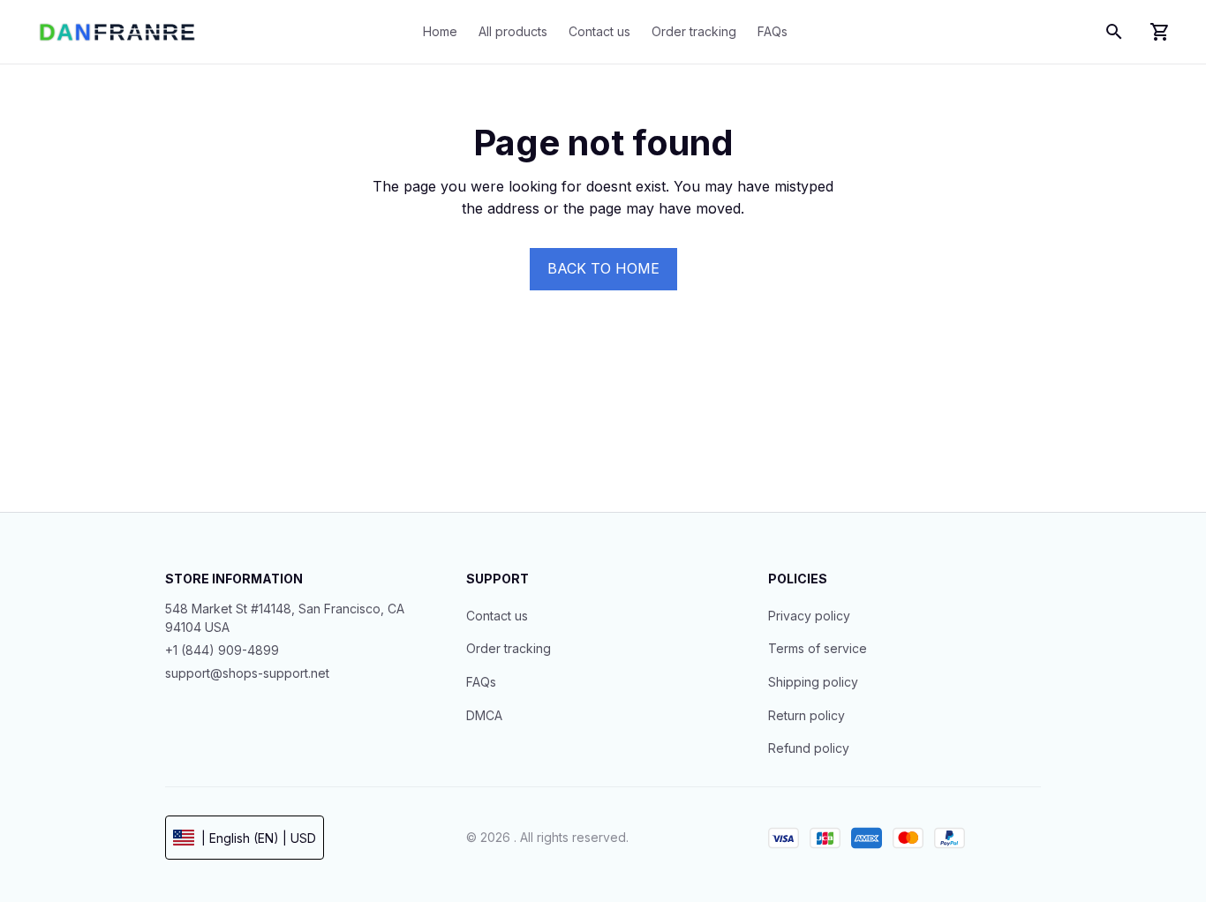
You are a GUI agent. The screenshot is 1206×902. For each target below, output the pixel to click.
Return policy (806, 715)
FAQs (481, 681)
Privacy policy (809, 615)
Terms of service (817, 648)
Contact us (497, 615)
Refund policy (808, 747)
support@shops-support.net (247, 672)
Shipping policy (813, 681)
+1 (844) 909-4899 (222, 650)
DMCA (484, 715)
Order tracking (508, 648)
